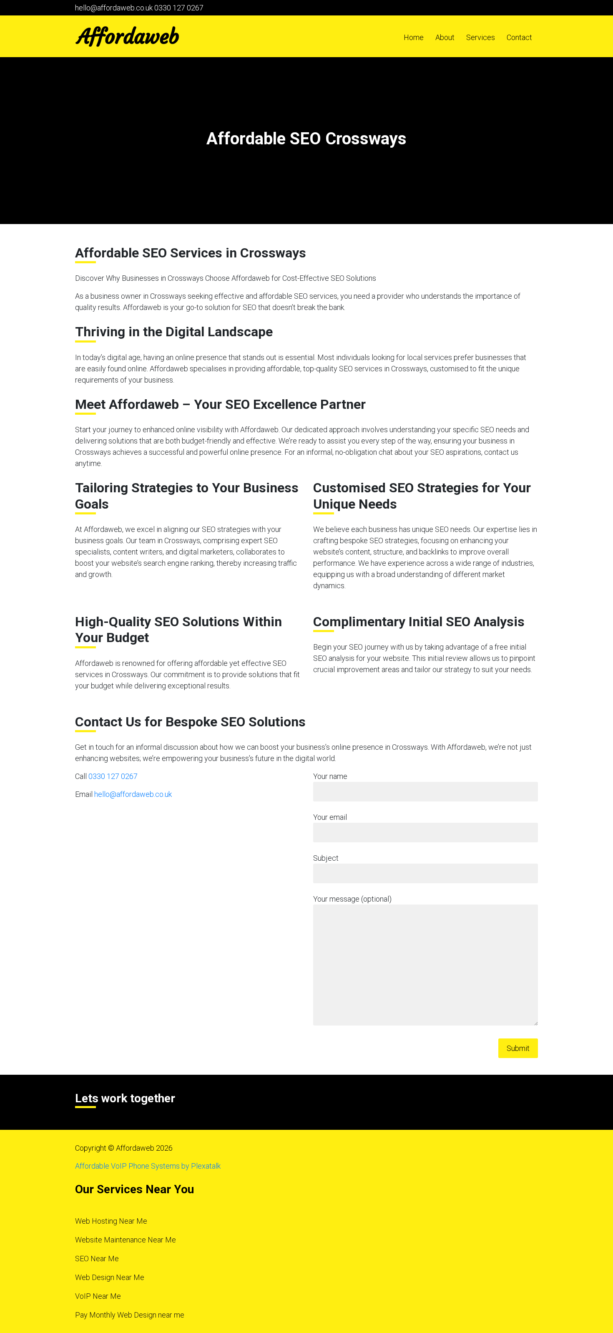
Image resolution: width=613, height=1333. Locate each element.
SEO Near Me (97, 1258)
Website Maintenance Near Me (125, 1239)
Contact (519, 37)
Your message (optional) (352, 899)
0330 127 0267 (178, 7)
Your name (330, 776)
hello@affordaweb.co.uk (114, 7)
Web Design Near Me (109, 1277)
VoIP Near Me (98, 1296)
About (445, 37)
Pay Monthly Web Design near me (129, 1314)
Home (414, 37)
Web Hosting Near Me (111, 1221)
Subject (326, 858)
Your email (330, 817)
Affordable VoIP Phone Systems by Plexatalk (148, 1166)
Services (480, 37)
